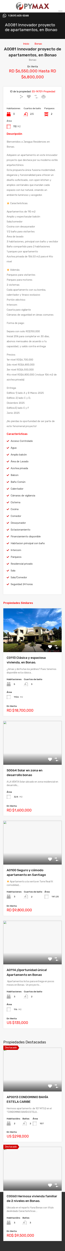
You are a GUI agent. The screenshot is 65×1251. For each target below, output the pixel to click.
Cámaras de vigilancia (23, 495)
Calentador (17, 488)
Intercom (16, 550)
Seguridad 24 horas (22, 584)
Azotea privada (19, 468)
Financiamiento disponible (26, 536)
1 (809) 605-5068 (18, 15)
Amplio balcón (19, 454)
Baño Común (18, 481)
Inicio (26, 43)
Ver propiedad (32, 1082)
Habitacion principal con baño (28, 543)
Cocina (14, 509)
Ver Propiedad (32, 643)
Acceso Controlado (22, 441)
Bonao (38, 43)
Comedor (16, 516)
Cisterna (15, 502)
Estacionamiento (20, 529)
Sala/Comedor (19, 577)
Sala (13, 570)
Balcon (14, 475)
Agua (13, 447)
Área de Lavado (19, 461)
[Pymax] (32, 8)
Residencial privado (22, 563)
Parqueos (16, 556)
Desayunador (18, 522)
